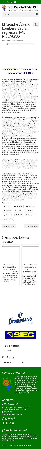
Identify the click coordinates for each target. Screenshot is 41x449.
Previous (3, 275)
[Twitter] (8, 2)
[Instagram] (11, 2)
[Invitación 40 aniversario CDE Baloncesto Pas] (10, 253)
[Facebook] (4, 2)
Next (37, 275)
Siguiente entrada (31, 226)
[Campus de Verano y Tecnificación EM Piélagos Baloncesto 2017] (30, 253)
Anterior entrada (9, 226)
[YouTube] (15, 2)
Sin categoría (20, 40)
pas (6, 40)
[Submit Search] (3, 350)
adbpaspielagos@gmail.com (13, 414)
